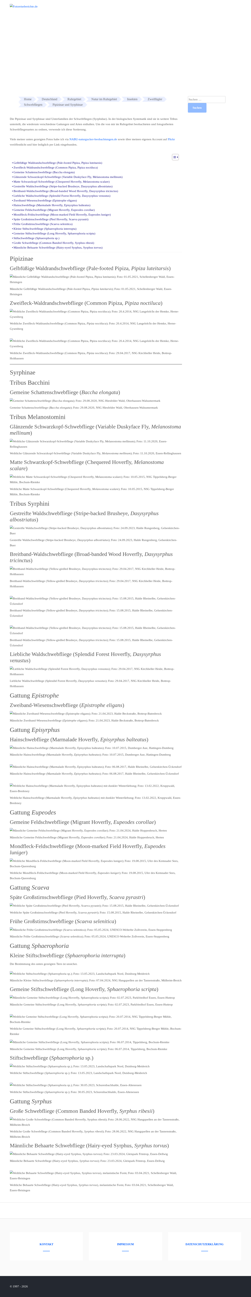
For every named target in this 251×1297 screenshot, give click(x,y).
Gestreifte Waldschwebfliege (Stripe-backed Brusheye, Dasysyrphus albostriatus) (63, 186)
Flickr (171, 139)
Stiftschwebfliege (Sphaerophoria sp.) (36, 238)
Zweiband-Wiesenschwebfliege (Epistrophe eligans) (45, 200)
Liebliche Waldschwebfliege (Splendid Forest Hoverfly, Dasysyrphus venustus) (62, 195)
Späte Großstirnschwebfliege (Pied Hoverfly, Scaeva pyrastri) (51, 219)
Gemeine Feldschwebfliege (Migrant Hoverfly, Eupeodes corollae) (54, 209)
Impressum (125, 1244)
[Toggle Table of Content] (173, 157)
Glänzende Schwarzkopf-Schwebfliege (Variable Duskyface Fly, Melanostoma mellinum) (68, 177)
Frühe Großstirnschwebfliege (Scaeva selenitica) (43, 224)
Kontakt (46, 1244)
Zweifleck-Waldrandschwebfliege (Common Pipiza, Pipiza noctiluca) (56, 167)
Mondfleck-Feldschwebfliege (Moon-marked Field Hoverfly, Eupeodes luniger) (62, 214)
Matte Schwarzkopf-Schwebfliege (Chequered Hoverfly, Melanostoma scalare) (62, 181)
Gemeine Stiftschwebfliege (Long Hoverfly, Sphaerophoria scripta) (54, 233)
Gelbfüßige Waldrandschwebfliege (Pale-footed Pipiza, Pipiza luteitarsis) (58, 162)
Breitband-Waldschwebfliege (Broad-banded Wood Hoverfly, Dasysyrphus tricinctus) (66, 191)
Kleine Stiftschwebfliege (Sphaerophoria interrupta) (45, 228)
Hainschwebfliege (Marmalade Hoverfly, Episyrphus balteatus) (52, 205)
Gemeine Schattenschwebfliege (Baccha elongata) (44, 172)
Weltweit (237, 9)
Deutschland (216, 9)
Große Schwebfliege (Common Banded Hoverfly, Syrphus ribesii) (54, 242)
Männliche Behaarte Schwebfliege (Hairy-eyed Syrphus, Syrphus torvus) (58, 247)
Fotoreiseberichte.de (188, 9)
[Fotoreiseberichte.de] (24, 6)
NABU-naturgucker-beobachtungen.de (93, 139)
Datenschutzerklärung (205, 1244)
